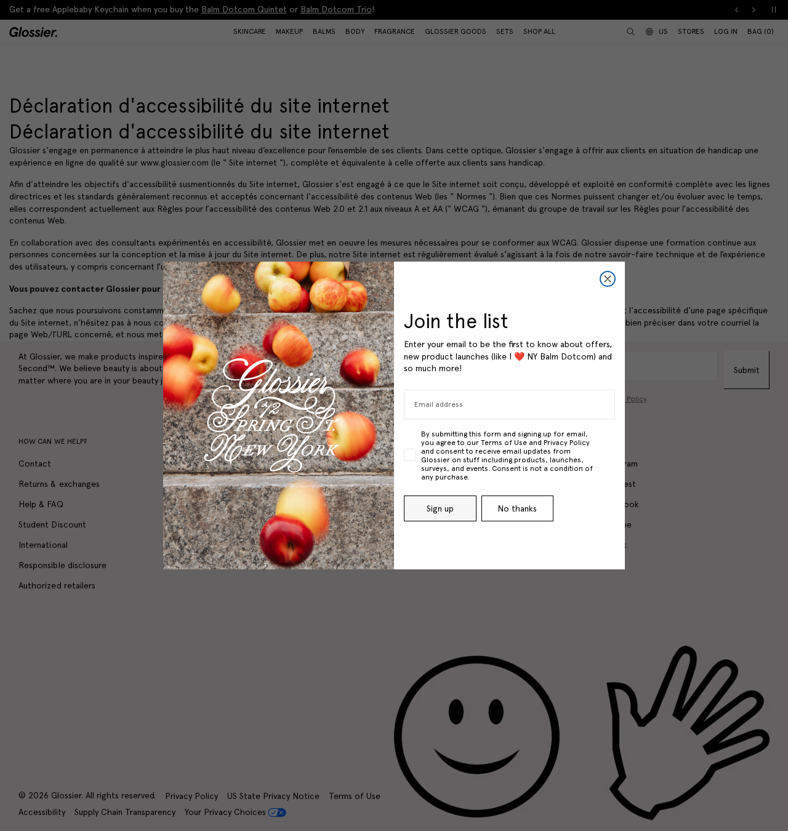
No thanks (517, 508)
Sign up (440, 508)
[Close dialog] (607, 278)
